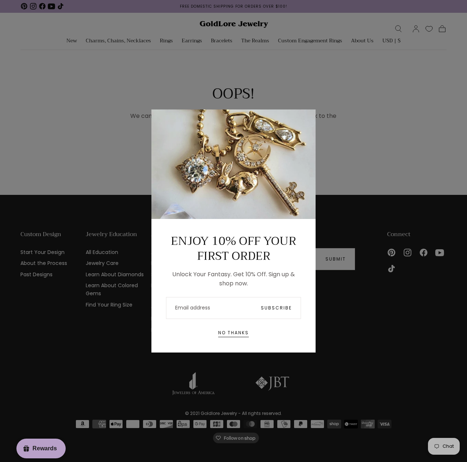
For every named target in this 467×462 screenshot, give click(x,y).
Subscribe (276, 308)
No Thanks (233, 333)
